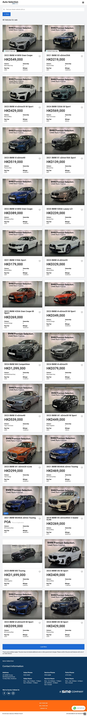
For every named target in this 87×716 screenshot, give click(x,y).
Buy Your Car (43, 703)
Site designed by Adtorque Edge (75, 713)
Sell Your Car (43, 705)
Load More (43, 647)
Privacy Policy (19, 713)
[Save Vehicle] (40, 57)
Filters (7, 14)
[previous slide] (4, 38)
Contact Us (43, 708)
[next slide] (41, 38)
